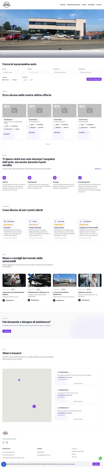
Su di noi (99, 4)
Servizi (84, 4)
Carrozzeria (56, 69)
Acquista (62, 4)
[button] (19, 380)
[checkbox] (22, 80)
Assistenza (91, 4)
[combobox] (13, 72)
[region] (52, 124)
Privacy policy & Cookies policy (66, 464)
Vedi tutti (98, 169)
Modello (30, 69)
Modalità (4, 77)
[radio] (3, 79)
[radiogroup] (9, 79)
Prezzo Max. (82, 69)
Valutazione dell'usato (73, 4)
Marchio (4, 69)
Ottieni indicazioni (78, 383)
